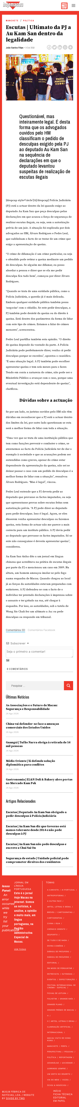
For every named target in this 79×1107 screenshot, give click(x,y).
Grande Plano (54, 1004)
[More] (70, 47)
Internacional (55, 1032)
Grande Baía (66, 999)
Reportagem (65, 1057)
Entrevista (53, 974)
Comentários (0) (15, 630)
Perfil (64, 1046)
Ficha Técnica (63, 1094)
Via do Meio (53, 1080)
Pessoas (68, 1052)
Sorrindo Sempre (56, 1069)
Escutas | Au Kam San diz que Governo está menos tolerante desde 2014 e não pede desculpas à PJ (36, 830)
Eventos (51, 979)
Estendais (67, 974)
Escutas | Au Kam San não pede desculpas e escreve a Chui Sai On (36, 846)
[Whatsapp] (65, 47)
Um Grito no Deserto (58, 1074)
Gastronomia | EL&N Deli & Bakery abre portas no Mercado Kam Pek (39, 781)
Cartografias (65, 912)
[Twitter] (54, 47)
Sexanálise (53, 1063)
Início (57, 1091)
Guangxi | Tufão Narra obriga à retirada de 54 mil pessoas (38, 744)
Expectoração (67, 979)
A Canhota (53, 890)
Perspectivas (54, 1052)
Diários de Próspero (58, 952)
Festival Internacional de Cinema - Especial (61, 986)
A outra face (54, 901)
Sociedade (67, 1063)
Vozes (65, 1080)
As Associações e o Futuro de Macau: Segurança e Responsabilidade (32, 707)
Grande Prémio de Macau (60, 1010)
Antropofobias (55, 895)
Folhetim (52, 999)
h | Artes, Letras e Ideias (61, 1021)
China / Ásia (53, 923)
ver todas (20, 949)
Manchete (12, 20)
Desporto (52, 935)
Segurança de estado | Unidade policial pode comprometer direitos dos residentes (37, 860)
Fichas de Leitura (56, 993)
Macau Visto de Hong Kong (59, 1039)
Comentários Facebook (41, 630)
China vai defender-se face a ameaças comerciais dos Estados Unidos (32, 725)
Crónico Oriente (56, 929)
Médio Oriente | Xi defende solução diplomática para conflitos (30, 762)
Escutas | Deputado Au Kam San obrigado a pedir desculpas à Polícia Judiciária (36, 814)
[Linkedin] (60, 47)
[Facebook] (49, 47)
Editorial (52, 963)
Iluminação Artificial (59, 1027)
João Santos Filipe (14, 47)
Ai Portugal (68, 890)
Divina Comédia (55, 946)
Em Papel (59, 1100)
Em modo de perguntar (59, 968)
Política (28, 20)
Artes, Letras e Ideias (59, 907)
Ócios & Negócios (57, 1085)
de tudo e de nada (57, 940)
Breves (51, 912)
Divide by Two (15, 1098)
